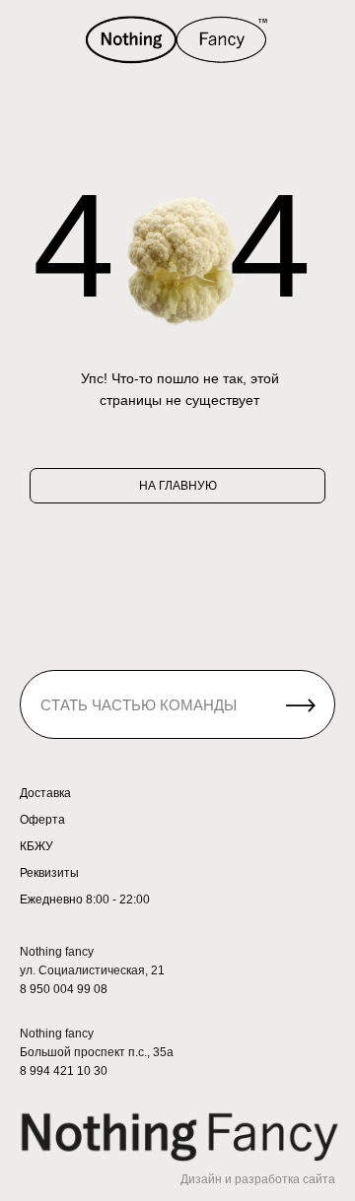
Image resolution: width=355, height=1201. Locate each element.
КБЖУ (36, 846)
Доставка (45, 793)
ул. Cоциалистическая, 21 (92, 970)
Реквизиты (49, 873)
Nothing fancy (57, 1033)
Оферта (42, 820)
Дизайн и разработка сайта (257, 1179)
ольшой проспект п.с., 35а (101, 1052)
